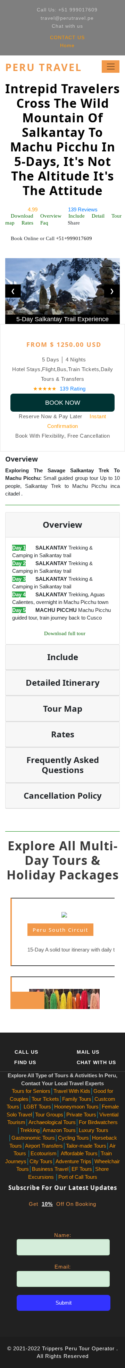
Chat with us (67, 26)
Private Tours (81, 1114)
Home (66, 45)
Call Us (26, 1052)
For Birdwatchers (98, 1122)
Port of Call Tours (77, 1177)
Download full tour (64, 633)
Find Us (25, 1062)
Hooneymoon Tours (76, 1107)
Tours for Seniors (31, 1091)
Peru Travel (43, 67)
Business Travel (50, 1169)
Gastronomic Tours (33, 1138)
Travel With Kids (71, 1091)
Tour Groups (49, 1114)
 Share (71, 223)
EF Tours (82, 1169)
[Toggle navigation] (110, 66)
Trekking (30, 1130)
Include (76, 216)
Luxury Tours (93, 1130)
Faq (44, 223)
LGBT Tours (36, 1107)
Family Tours (76, 1099)
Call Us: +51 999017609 (67, 9)
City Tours (41, 1161)
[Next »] (35, 1000)
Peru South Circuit (60, 929)
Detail (98, 216)
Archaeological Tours (52, 1122)
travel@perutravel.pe (67, 18)
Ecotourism (44, 1153)
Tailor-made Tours (86, 1146)
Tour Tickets (45, 1099)
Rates (27, 223)
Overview (50, 216)
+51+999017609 (74, 238)
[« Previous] (19, 1000)
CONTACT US (66, 37)
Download (22, 216)
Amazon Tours (59, 1130)
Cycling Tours (73, 1138)
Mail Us (88, 1052)
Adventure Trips (73, 1161)
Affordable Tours (79, 1153)
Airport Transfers (44, 1146)
